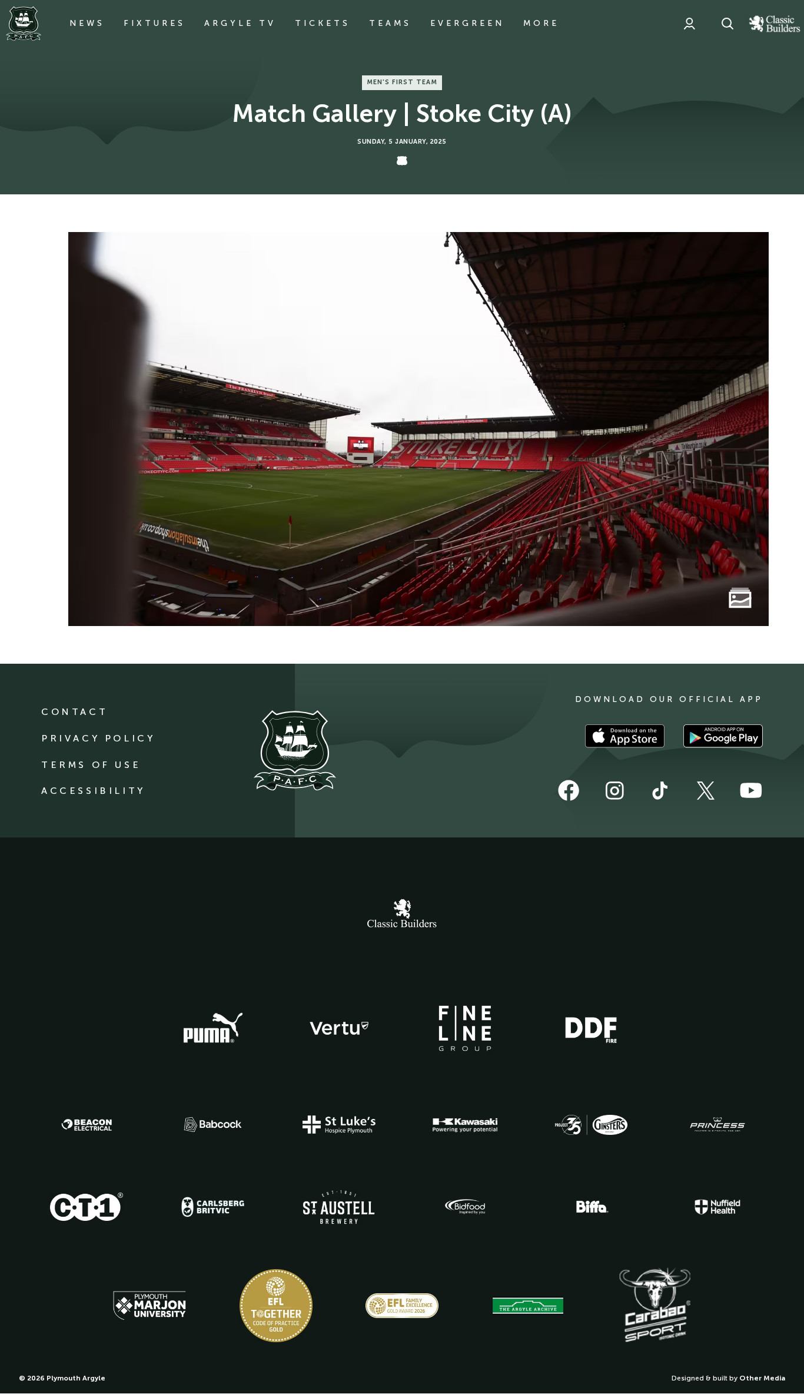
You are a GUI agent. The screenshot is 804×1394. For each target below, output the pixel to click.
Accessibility (93, 790)
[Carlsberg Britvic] (213, 1206)
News (87, 23)
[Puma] (213, 1028)
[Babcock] (213, 1125)
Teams (390, 23)
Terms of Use (91, 764)
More (541, 23)
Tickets (322, 23)
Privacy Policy (98, 738)
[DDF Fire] (590, 1028)
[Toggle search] (727, 23)
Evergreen (467, 23)
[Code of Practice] (276, 1305)
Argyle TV (240, 23)
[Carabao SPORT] (654, 1306)
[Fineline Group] (464, 1028)
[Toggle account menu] (689, 23)
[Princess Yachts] (717, 1124)
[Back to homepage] (23, 23)
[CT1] (86, 1207)
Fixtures (154, 23)
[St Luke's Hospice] (339, 1124)
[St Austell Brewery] (339, 1207)
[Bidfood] (464, 1206)
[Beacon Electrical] (86, 1124)
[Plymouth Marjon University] (149, 1305)
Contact (74, 711)
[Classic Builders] (402, 914)
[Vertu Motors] (339, 1028)
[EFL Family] (402, 1305)
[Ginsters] (590, 1125)
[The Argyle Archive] (527, 1305)
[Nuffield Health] (717, 1207)
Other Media (762, 1378)
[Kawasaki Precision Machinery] (464, 1124)
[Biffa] (590, 1206)
